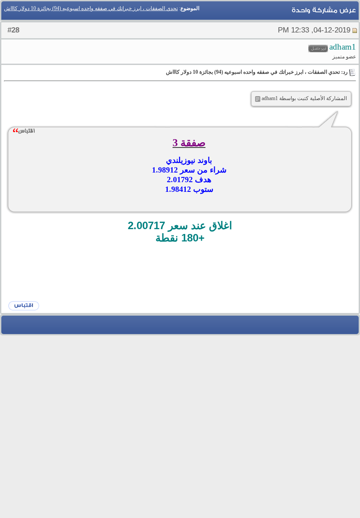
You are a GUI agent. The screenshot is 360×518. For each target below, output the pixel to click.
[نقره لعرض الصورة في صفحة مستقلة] (257, 99)
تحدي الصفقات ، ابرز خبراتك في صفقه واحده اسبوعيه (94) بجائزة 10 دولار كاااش (91, 8)
